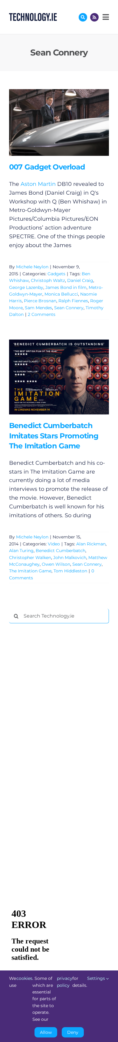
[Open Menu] (105, 17)
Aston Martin (38, 184)
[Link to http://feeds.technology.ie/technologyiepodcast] (94, 17)
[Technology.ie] (33, 15)
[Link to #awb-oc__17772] (83, 17)
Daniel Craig (80, 280)
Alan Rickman (91, 544)
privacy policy (64, 982)
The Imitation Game (30, 571)
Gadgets (56, 273)
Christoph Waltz (48, 280)
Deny (72, 1032)
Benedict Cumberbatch (60, 550)
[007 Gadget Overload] (59, 122)
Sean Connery (69, 307)
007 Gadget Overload (50, 122)
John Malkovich (69, 557)
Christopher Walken (30, 557)
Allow (46, 1032)
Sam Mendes (38, 307)
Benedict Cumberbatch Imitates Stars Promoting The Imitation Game (50, 377)
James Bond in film (66, 287)
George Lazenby (26, 287)
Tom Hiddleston (70, 571)
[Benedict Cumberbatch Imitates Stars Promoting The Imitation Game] (59, 377)
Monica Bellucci (61, 294)
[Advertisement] (54, 720)
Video (54, 544)
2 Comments (41, 314)
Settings (96, 978)
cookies (24, 978)
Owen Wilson (56, 564)
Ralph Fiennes (73, 300)
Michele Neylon (32, 267)
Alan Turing (21, 550)
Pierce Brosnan (40, 300)
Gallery (67, 122)
